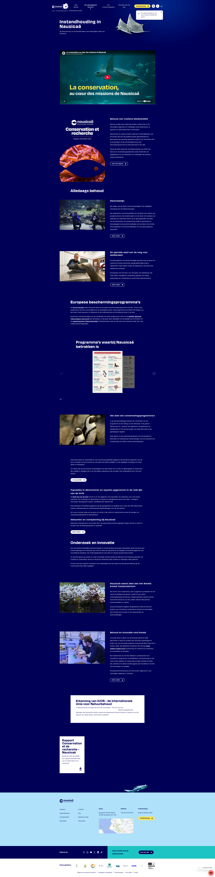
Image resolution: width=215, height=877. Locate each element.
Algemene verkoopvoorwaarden (86, 872)
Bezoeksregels (119, 872)
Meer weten (116, 236)
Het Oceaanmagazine (108, 6)
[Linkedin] (98, 852)
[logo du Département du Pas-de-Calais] (125, 865)
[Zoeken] (153, 6)
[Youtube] (91, 852)
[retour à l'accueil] (60, 6)
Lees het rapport (117, 164)
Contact (81, 809)
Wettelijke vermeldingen (105, 872)
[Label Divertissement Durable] (76, 865)
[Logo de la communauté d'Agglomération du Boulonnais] (109, 865)
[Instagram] (87, 852)
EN (157, 9)
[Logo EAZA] (93, 865)
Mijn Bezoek (76, 6)
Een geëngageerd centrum (90, 6)
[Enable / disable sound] (161, 6)
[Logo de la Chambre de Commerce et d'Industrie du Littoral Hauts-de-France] (134, 865)
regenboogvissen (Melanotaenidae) (85, 321)
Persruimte (81, 821)
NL (157, 6)
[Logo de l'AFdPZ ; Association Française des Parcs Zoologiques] (84, 865)
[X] (94, 852)
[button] (153, 373)
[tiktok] (101, 852)
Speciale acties (83, 817)
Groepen (62, 809)
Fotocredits (128, 872)
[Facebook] (84, 852)
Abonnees (63, 821)
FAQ (79, 813)
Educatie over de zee (124, 6)
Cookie (136, 872)
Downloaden (80, 769)
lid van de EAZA (78, 308)
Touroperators (64, 817)
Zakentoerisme (65, 813)
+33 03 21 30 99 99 (127, 813)
